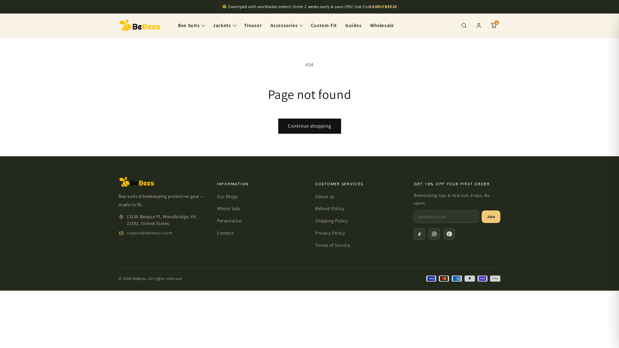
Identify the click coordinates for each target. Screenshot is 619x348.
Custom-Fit (324, 25)
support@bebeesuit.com (149, 233)
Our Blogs (227, 196)
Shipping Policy (331, 221)
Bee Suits (189, 25)
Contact (225, 233)
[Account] (479, 25)
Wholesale (382, 25)
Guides (353, 25)
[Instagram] (434, 234)
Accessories (284, 25)
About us (324, 196)
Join (491, 216)
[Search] (464, 25)
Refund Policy (330, 208)
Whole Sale (229, 208)
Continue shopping (309, 126)
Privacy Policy (330, 233)
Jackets (222, 25)
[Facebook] (419, 234)
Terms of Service (332, 245)
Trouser (253, 25)
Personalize (229, 221)
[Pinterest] (449, 234)
